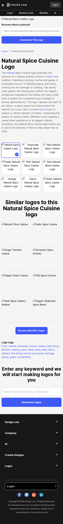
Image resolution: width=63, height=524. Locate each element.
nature (49, 76)
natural (12, 346)
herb (45, 349)
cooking (16, 349)
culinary (6, 353)
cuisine (42, 346)
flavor (56, 346)
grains (13, 357)
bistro (51, 349)
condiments (24, 357)
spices (5, 357)
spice (24, 349)
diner (31, 349)
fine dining (17, 353)
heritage (50, 353)
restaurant (23, 346)
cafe (49, 346)
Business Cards (26, 13)
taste (38, 349)
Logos (10, 13)
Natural (11, 72)
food (42, 109)
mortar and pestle (34, 353)
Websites (43, 13)
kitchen (6, 349)
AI (55, 13)
